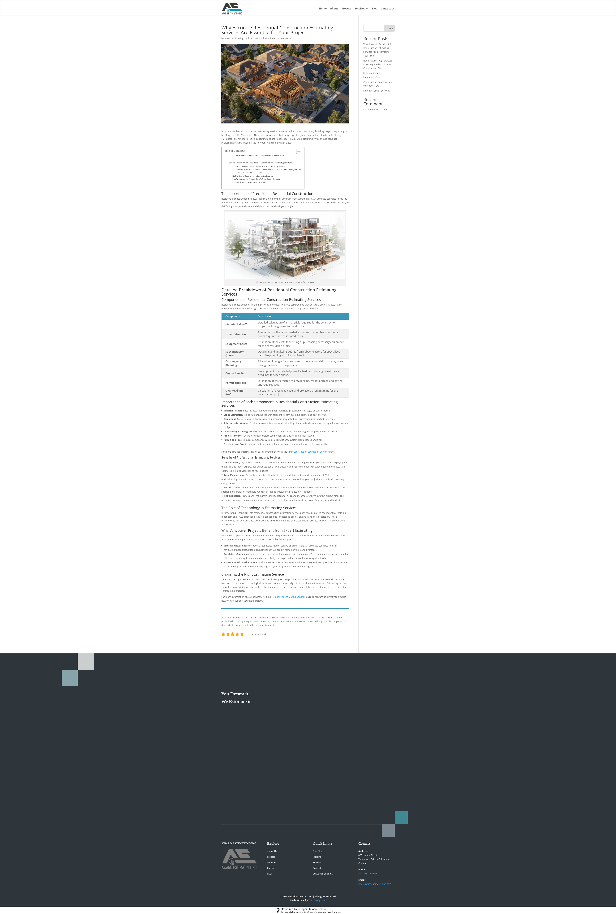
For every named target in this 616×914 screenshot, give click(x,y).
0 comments (284, 38)
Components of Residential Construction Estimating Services (260, 166)
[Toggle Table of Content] (297, 151)
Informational (268, 38)
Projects (317, 856)
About (334, 8)
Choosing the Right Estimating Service (250, 182)
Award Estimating (234, 38)
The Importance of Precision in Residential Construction (259, 155)
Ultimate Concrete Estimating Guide (308, 791)
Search (389, 28)
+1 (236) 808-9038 (367, 873)
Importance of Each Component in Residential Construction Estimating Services (268, 169)
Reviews (317, 862)
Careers (271, 868)
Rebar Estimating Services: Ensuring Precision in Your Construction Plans (377, 64)
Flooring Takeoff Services (376, 90)
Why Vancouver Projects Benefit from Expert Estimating (258, 179)
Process (346, 8)
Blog (374, 8)
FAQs (270, 873)
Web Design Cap (317, 900)
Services (360, 8)
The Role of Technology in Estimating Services (254, 176)
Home (323, 8)
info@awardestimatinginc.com (374, 883)
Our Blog (317, 851)
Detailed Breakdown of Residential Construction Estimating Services (259, 162)
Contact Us (318, 868)
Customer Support (323, 873)
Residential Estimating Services (288, 596)
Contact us (388, 8)
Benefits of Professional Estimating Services (259, 173)
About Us (272, 851)
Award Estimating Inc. (331, 583)
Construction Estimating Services (311, 451)
